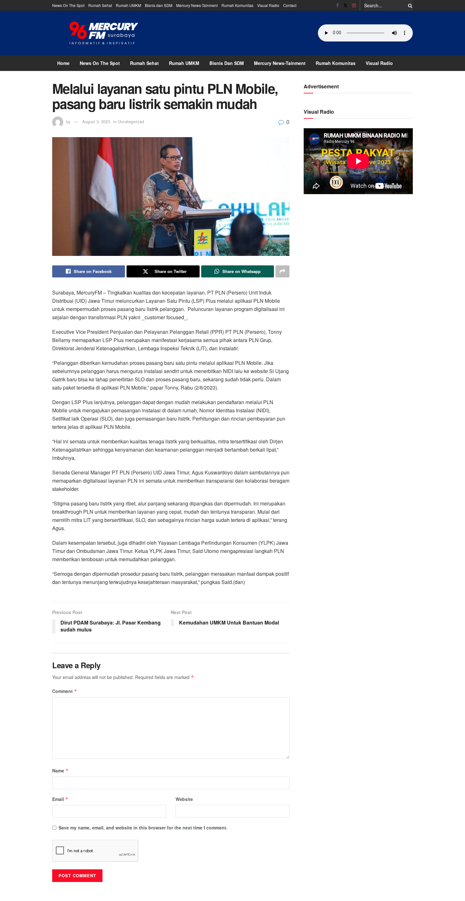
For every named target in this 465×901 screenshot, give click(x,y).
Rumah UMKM (128, 5)
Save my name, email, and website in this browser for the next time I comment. (143, 827)
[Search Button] (409, 5)
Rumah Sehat (100, 5)
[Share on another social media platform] (282, 271)
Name (60, 770)
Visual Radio (268, 5)
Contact (289, 5)
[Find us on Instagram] (354, 5)
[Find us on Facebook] (337, 5)
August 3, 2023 (96, 121)
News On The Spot (68, 5)
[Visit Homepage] (104, 33)
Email (60, 799)
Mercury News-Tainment (197, 5)
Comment (64, 691)
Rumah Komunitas (237, 5)
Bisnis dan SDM (158, 5)
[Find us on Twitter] (345, 5)
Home (63, 63)
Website (184, 799)
